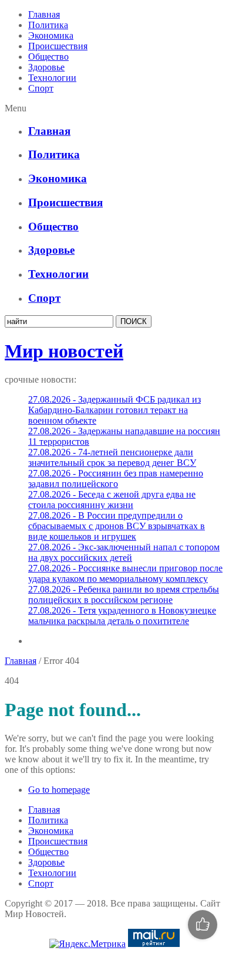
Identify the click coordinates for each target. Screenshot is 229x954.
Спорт (40, 88)
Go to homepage (59, 790)
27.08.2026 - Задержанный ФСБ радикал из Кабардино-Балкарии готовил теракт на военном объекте (114, 409)
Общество (48, 57)
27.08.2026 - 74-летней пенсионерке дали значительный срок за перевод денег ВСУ (112, 457)
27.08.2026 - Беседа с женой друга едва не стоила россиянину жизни (112, 499)
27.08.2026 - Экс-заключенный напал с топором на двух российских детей (124, 552)
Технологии (52, 78)
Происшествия (57, 46)
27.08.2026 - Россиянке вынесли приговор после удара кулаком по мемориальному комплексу (125, 573)
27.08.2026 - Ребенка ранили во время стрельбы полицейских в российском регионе (123, 594)
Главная (44, 14)
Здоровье (46, 67)
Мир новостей (64, 351)
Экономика (50, 35)
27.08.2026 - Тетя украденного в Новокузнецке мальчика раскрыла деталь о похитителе (122, 615)
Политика (48, 25)
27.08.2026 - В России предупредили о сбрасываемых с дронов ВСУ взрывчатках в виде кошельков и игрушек (116, 525)
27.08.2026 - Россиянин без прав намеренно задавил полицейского (115, 478)
